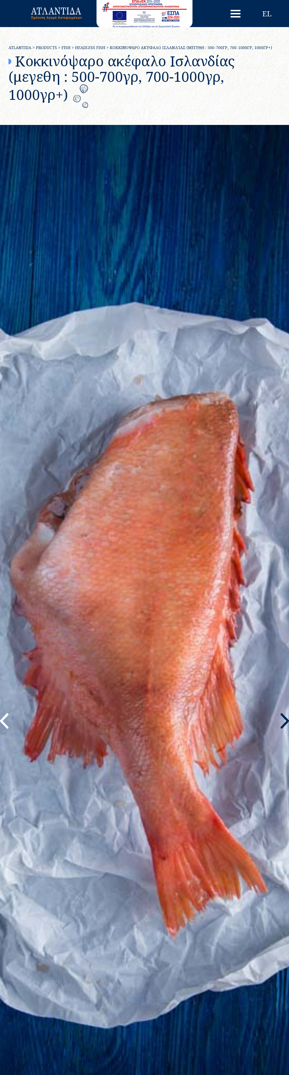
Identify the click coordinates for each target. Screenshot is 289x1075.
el (267, 13)
